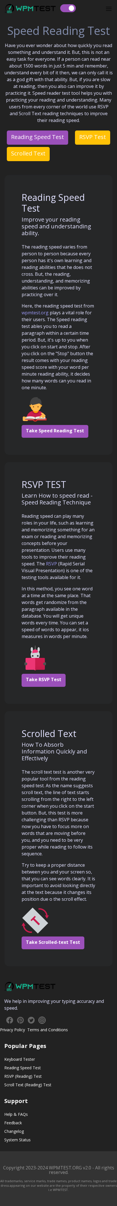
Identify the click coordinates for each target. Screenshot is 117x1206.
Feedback (13, 1122)
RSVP (51, 564)
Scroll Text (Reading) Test (27, 1084)
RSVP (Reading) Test (23, 1076)
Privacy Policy (12, 1029)
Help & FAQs (16, 1114)
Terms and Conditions (47, 1029)
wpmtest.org (35, 313)
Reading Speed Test (22, 1067)
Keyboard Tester (19, 1059)
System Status (17, 1139)
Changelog (14, 1131)
